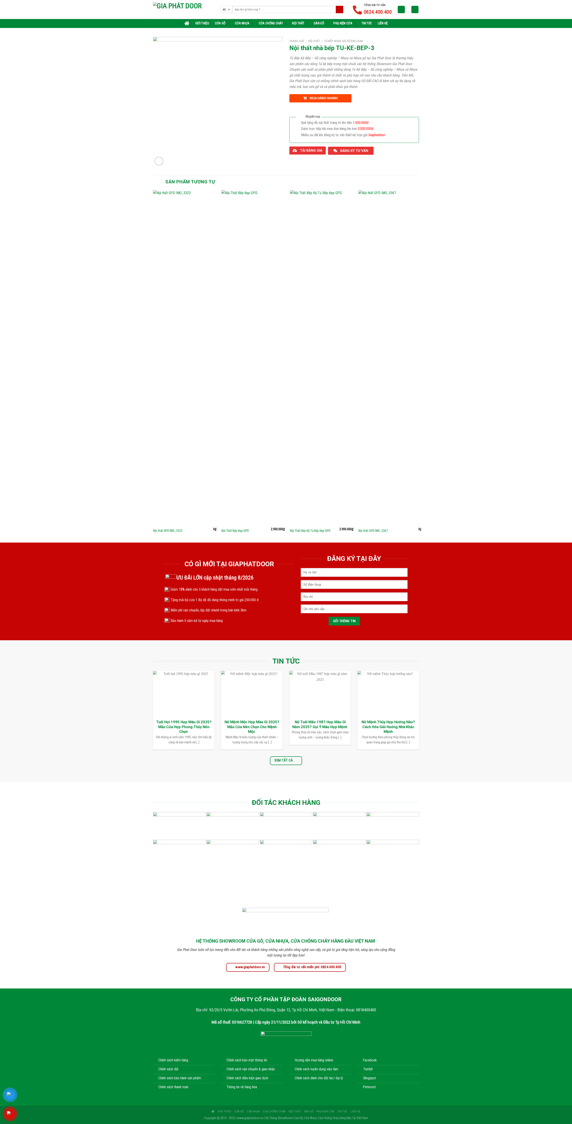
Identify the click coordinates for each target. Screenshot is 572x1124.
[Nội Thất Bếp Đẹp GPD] (253, 358)
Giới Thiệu (202, 23)
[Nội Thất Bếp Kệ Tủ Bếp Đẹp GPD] (321, 358)
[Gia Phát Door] (183, 9)
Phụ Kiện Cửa (342, 23)
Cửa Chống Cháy (271, 23)
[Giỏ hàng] (414, 9)
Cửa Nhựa (242, 23)
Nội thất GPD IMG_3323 (167, 531)
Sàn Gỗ (319, 23)
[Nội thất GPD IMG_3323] (184, 358)
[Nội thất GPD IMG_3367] (390, 358)
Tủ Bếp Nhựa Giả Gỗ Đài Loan (343, 41)
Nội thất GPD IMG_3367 (373, 531)
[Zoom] (159, 161)
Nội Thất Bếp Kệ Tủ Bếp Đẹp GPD (310, 531)
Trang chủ (296, 41)
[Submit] (339, 9)
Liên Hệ (383, 23)
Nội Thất (298, 23)
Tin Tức (367, 23)
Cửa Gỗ (220, 23)
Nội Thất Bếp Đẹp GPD (235, 531)
